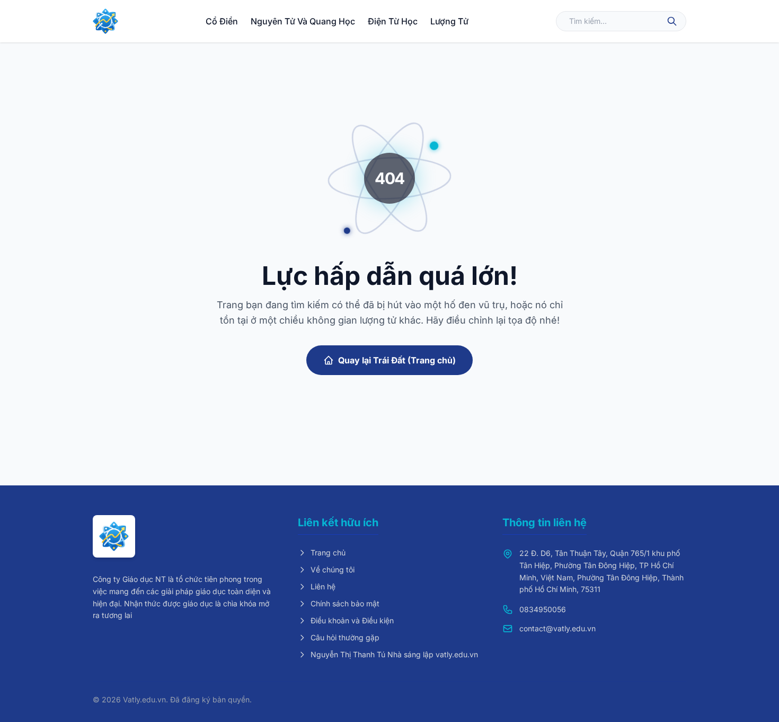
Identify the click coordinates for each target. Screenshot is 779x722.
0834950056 (542, 609)
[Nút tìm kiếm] (672, 21)
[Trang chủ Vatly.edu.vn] (105, 21)
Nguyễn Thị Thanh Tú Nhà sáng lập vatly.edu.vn (394, 654)
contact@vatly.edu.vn (557, 628)
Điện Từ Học (393, 21)
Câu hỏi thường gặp (345, 637)
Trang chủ (328, 552)
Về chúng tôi (333, 569)
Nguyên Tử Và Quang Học (303, 21)
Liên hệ (323, 586)
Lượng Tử (449, 21)
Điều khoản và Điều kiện (352, 620)
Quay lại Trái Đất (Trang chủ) (397, 360)
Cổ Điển (222, 21)
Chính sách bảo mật (345, 603)
